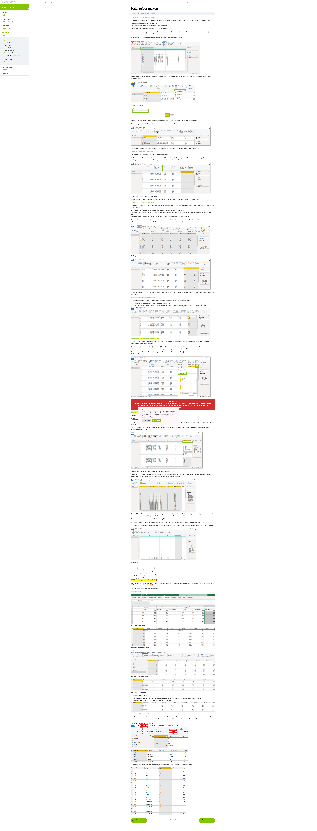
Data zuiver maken (151, 13)
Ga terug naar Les (173, 819)
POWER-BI (144, 13)
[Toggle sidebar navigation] (27, 7)
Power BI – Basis (8, 7)
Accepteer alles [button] (156, 420)
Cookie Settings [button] (146, 420)
